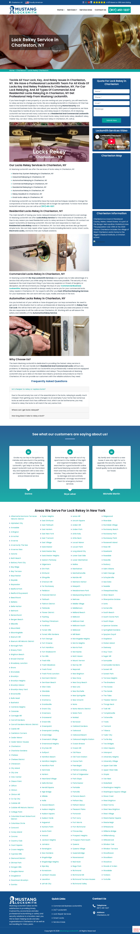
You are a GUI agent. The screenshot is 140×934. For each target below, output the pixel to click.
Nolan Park (77, 713)
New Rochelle (78, 691)
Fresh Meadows (48, 665)
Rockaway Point (110, 538)
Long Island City (79, 551)
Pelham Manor (79, 805)
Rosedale (107, 555)
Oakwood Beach (80, 735)
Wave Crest (108, 796)
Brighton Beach (17, 654)
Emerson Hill (47, 582)
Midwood (76, 630)
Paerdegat (77, 765)
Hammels (46, 770)
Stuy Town (107, 652)
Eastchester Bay (49, 551)
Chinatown (15, 764)
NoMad (76, 717)
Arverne (14, 540)
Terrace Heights (110, 678)
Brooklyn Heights (18, 680)
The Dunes (107, 687)
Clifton (14, 785)
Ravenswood (78, 857)
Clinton (14, 790)
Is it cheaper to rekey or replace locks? (29, 389)
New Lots (76, 687)
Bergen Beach (17, 619)
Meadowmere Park (81, 590)
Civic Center (16, 777)
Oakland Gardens (80, 726)
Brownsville (16, 694)
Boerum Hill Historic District (22, 641)
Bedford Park (16, 589)
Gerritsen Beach (49, 682)
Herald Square (48, 787)
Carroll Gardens (18, 720)
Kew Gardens (47, 853)
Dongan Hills (16, 867)
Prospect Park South (81, 840)
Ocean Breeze (79, 743)
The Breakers (109, 682)
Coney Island (16, 832)
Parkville (76, 792)
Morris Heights (79, 643)
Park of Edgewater (80, 774)
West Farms (108, 805)
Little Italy (77, 533)
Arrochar (15, 536)
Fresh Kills (46, 660)
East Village (47, 542)
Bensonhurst (16, 615)
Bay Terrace (16, 571)
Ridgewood (108, 516)
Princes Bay (77, 831)
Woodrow (107, 862)
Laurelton (46, 879)
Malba (75, 564)
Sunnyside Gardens (111, 665)
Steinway (107, 647)
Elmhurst (45, 573)
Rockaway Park (110, 533)
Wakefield (107, 783)
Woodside (107, 870)
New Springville (79, 695)
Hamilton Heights (49, 761)
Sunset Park (108, 673)
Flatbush (45, 599)
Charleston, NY (17, 2)
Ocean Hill (77, 748)
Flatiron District (48, 603)
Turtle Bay (107, 739)
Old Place (77, 752)
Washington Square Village (114, 792)
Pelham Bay (78, 800)
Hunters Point (47, 827)
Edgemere (46, 564)
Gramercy (46, 700)
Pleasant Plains (79, 809)
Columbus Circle (18, 823)
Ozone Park (77, 761)
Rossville (107, 560)
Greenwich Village (49, 739)
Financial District (49, 595)
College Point (16, 812)
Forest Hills (46, 630)
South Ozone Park (111, 617)
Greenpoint (47, 726)
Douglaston (16, 876)
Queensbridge (79, 853)
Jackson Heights (49, 840)
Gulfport (45, 752)
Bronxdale (15, 672)
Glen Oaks (46, 687)
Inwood (45, 835)
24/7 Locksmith (60, 910)
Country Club (16, 841)
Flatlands (46, 608)
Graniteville (47, 704)
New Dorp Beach (80, 682)
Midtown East (78, 621)
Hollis (44, 800)
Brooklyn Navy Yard (19, 689)
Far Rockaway (48, 586)
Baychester (16, 575)
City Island (15, 768)
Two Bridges (108, 743)
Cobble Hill (15, 803)
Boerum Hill (16, 637)
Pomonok (77, 813)
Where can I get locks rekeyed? (25, 410)
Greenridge (47, 735)
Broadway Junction (19, 663)
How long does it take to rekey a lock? (28, 416)
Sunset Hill (107, 669)
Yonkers (106, 875)
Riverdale (107, 520)
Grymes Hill (47, 748)
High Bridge (46, 792)
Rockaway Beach (110, 529)
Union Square (109, 748)
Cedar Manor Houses (20, 742)
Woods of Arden (110, 866)
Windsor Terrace (110, 848)
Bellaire (14, 602)
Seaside (106, 586)
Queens (76, 844)
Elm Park (45, 568)
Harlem (45, 774)
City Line (14, 772)
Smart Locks (58, 918)
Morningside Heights (81, 638)
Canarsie (15, 711)
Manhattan (77, 568)
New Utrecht (78, 700)
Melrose (76, 599)
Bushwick (15, 702)
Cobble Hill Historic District (22, 807)
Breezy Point (16, 650)
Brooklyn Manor (17, 685)
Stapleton (107, 638)
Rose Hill (106, 547)
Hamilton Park (48, 765)
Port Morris (77, 822)
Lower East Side (79, 555)
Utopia (106, 774)
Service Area (86, 9)
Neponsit (76, 669)
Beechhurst (16, 597)
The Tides (107, 695)
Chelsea (14, 755)
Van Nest (107, 778)
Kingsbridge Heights (50, 862)
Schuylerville (108, 577)
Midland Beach (79, 612)
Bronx (13, 667)
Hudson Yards (47, 818)
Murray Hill (77, 665)
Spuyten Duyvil (109, 634)
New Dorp (77, 678)
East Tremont (48, 538)
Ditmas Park (16, 862)
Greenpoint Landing (50, 730)
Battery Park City (18, 562)
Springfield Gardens (111, 630)
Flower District (48, 612)
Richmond (77, 870)
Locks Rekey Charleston (38, 70)
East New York (48, 533)
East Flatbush (47, 525)
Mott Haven (78, 656)
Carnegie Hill (16, 715)
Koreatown (46, 870)
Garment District (49, 678)
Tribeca (106, 730)
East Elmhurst (48, 520)
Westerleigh (108, 822)
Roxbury (106, 564)
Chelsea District (18, 759)
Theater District (110, 700)
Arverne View (16, 549)
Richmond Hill (78, 875)
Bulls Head (15, 698)
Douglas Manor (17, 871)
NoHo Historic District (82, 708)
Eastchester (47, 547)
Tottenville (108, 717)
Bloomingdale (17, 632)
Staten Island (109, 643)
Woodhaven (108, 853)
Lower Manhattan (80, 560)
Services (71, 9)
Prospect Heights (80, 835)
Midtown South (79, 625)
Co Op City (15, 799)
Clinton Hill (15, 794)
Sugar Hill (107, 656)
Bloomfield (15, 628)
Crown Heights (17, 849)
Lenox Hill (76, 516)
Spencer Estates (110, 625)
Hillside (45, 796)
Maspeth (76, 586)
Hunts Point (47, 831)
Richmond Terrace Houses (84, 879)
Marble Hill (77, 577)
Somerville (107, 608)
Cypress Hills (16, 854)
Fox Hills (45, 656)
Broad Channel (17, 659)
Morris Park (77, 647)
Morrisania (77, 652)
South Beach (108, 612)
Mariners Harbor (80, 582)
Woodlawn (107, 857)
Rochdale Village (110, 525)
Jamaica (45, 844)
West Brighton (109, 800)
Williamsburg (108, 835)
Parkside (76, 787)
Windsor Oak (108, 844)
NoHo (75, 704)
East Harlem (47, 529)
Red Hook (77, 862)
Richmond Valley (80, 883)
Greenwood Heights (50, 743)
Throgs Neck (108, 704)
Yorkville (106, 879)
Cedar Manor (16, 737)
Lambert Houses (49, 875)
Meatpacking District (82, 595)
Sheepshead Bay (110, 590)
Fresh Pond (46, 669)
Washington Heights (112, 787)
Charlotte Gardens (19, 750)
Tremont (107, 726)
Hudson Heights (48, 809)
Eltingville (46, 577)
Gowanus (46, 695)
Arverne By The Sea (19, 545)
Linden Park (77, 529)
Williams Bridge (109, 831)
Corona (14, 836)
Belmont (14, 610)
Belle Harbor (16, 606)
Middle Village (78, 603)
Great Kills (46, 722)
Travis (105, 722)
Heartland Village (49, 778)
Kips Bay (45, 866)
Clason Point (16, 781)
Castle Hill (15, 729)
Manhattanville (79, 573)
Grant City (46, 708)
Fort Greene (47, 643)
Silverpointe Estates (111, 599)
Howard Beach (48, 805)
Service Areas (59, 922)
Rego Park (77, 866)
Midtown (76, 617)
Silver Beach (108, 595)
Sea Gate (107, 582)
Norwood (76, 722)
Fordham (46, 625)
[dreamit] (23, 9)
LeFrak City (46, 883)
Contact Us (100, 9)
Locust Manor (78, 542)
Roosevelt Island (110, 542)
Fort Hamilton (48, 647)
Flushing (45, 617)
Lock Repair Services (62, 914)
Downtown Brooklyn (19, 880)
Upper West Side (110, 770)
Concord (14, 827)
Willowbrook (108, 840)
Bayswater (15, 584)
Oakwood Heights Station (83, 739)
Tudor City (107, 735)
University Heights (111, 757)
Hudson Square (48, 813)
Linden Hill (77, 525)
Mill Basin (76, 634)
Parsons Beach (79, 796)
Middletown (77, 608)
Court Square (16, 845)
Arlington (15, 532)
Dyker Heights (48, 516)
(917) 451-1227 (119, 10)
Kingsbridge (47, 857)
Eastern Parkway (49, 560)
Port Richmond (79, 827)
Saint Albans (108, 568)
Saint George (109, 573)
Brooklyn (14, 676)
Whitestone (108, 827)
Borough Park (17, 645)
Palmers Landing (80, 770)
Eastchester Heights (50, 555)
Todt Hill (106, 708)
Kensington (46, 848)
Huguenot (46, 822)
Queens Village (79, 848)
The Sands (107, 691)
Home (60, 9)
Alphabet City (17, 523)
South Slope (108, 621)
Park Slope (77, 778)
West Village (108, 813)
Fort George (47, 638)
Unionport (107, 752)
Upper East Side (110, 765)
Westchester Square (112, 818)
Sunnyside (107, 660)
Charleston (21, 70)
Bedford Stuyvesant (19, 593)
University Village (110, 761)
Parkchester (78, 783)
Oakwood (77, 730)
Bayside (14, 580)
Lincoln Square (79, 520)
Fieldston (46, 590)
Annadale (15, 527)
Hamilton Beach (48, 757)
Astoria (14, 554)
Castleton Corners (19, 733)
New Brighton (78, 673)
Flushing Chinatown (50, 621)
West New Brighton (111, 809)
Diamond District (18, 858)
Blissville (14, 624)
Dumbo (14, 884)
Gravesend (46, 717)
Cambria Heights (18, 707)
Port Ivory (77, 818)
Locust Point (78, 547)
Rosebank (107, 551)
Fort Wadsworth (49, 652)
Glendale (46, 691)
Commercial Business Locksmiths (67, 906)
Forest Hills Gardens (50, 634)
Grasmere (46, 713)
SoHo (105, 603)
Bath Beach (16, 558)
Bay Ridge (15, 567)
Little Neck (77, 538)
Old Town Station (80, 757)
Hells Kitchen (47, 783)
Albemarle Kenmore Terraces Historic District (24, 517)
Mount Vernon (79, 660)
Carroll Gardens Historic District (24, 724)
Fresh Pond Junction (50, 673)
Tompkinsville (109, 713)
